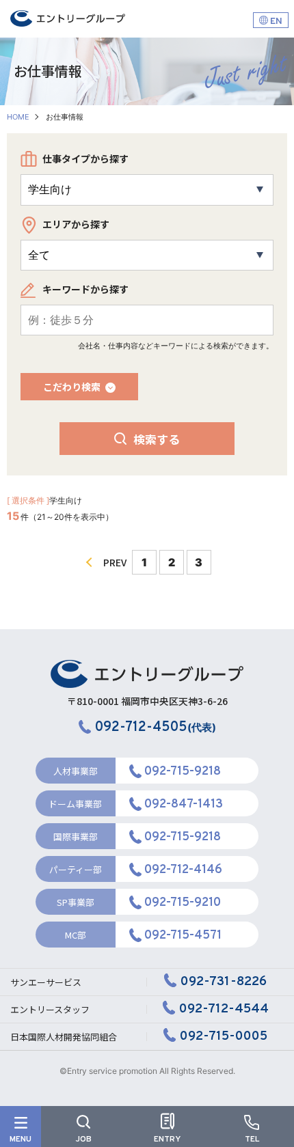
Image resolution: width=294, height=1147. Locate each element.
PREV (114, 562)
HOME (18, 117)
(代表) (155, 727)
